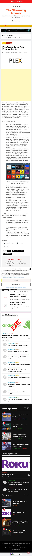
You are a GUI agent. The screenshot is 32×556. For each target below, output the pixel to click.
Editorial (11, 333)
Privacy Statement (18, 287)
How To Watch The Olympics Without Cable (19, 364)
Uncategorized (11, 480)
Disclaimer (16, 547)
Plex (4, 43)
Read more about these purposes (17, 277)
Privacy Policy (18, 1)
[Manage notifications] (28, 553)
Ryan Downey (7, 52)
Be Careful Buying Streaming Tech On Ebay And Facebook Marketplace (21, 523)
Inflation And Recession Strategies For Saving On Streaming (19, 436)
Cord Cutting (5, 333)
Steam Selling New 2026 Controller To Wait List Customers (19, 532)
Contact (12, 1)
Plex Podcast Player (18, 250)
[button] (30, 269)
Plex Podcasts (7, 253)
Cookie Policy (23, 547)
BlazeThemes (16, 545)
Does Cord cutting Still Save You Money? (18, 351)
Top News (9, 43)
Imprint (24, 287)
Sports (17, 362)
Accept (16, 280)
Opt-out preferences (10, 287)
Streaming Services (17, 419)
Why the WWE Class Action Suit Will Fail (18, 345)
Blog (6, 547)
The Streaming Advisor (16, 12)
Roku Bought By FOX (8, 474)
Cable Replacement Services (15, 355)
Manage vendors (6, 277)
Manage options (16, 284)
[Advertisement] (16, 85)
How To (17, 397)
